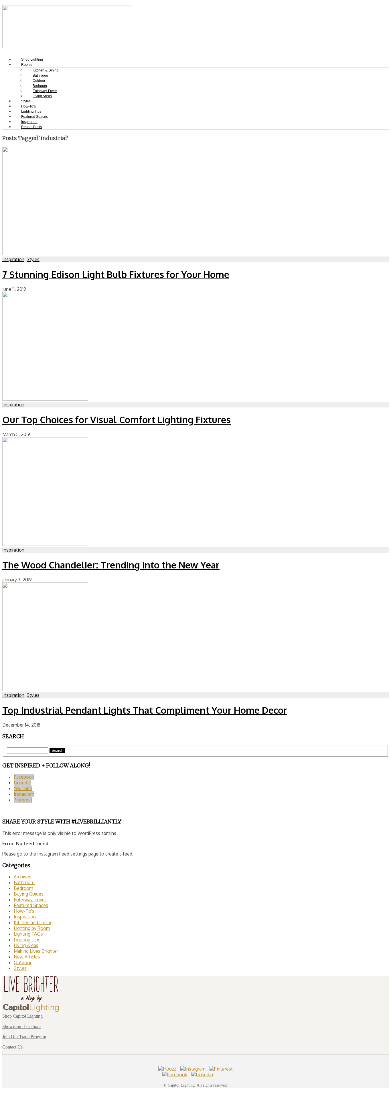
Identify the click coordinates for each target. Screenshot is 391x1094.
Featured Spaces (31, 905)
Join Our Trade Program (24, 1036)
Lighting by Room (32, 928)
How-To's (24, 911)
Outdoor (22, 962)
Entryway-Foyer (30, 899)
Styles (33, 259)
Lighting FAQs (28, 934)
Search (57, 750)
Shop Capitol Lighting (22, 1016)
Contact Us (12, 1047)
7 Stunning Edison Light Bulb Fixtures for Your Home (115, 274)
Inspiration (13, 259)
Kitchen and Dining (33, 922)
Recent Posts (31, 127)
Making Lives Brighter (36, 951)
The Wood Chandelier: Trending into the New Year (111, 565)
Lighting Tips (27, 939)
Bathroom (24, 882)
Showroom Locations (21, 1026)
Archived (22, 877)
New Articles (27, 957)
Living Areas (42, 96)
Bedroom (23, 888)
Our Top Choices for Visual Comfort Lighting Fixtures (116, 419)
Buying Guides (29, 894)
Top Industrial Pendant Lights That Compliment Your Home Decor (144, 710)
